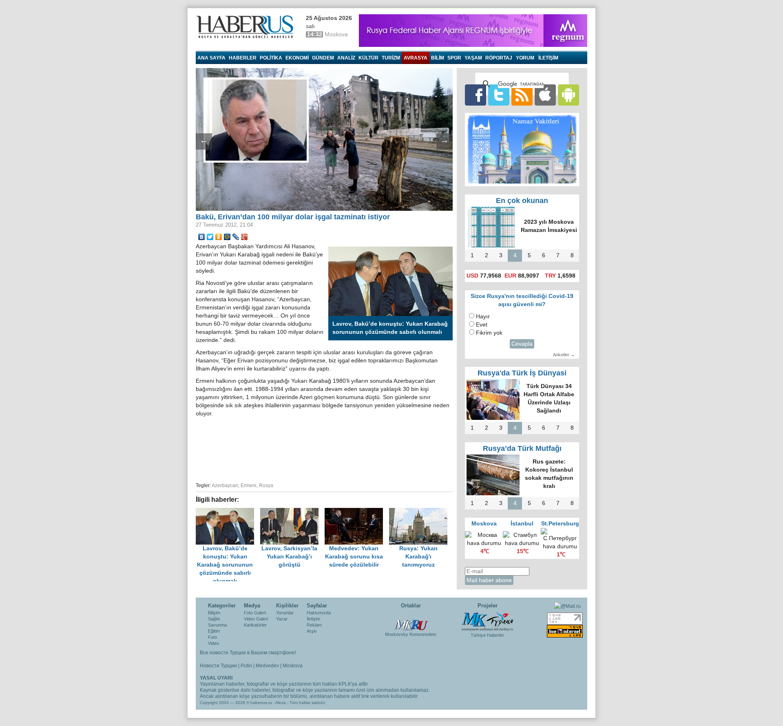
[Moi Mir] (227, 237)
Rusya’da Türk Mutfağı (522, 448)
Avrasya (415, 58)
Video (213, 643)
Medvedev (267, 666)
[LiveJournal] (236, 237)
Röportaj (498, 58)
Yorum (525, 58)
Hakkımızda (319, 612)
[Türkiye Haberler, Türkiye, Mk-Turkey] (487, 621)
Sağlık (214, 618)
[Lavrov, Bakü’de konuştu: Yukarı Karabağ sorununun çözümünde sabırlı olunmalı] (228, 512)
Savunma (217, 624)
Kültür (368, 58)
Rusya (266, 485)
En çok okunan (522, 200)
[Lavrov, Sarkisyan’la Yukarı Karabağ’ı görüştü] (292, 512)
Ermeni (249, 485)
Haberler (243, 58)
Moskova (293, 666)
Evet (481, 325)
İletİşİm (548, 58)
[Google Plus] (244, 237)
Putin (246, 666)
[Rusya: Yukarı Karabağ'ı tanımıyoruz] (420, 512)
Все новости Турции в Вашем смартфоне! (248, 652)
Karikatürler (255, 624)
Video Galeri (256, 618)
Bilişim (214, 612)
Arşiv (312, 631)
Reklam (314, 624)
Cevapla (522, 344)
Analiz (346, 58)
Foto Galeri (255, 612)
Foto (212, 637)
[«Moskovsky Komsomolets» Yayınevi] (411, 621)
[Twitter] (210, 237)
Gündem (323, 58)
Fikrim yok (489, 333)
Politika (271, 58)
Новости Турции (218, 666)
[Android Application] (568, 95)
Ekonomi (297, 58)
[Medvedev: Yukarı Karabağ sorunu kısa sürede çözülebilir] (357, 512)
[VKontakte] (201, 237)
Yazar (282, 618)
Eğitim (214, 631)
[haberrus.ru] (247, 27)
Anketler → (564, 354)
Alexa (280, 702)
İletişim (313, 618)
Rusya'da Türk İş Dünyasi (522, 373)
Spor (454, 58)
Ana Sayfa (211, 58)
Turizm (391, 58)
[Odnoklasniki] (219, 237)
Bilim (437, 58)
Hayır (483, 316)
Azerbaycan (225, 485)
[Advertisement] (324, 448)
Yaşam (473, 58)
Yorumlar (285, 612)
